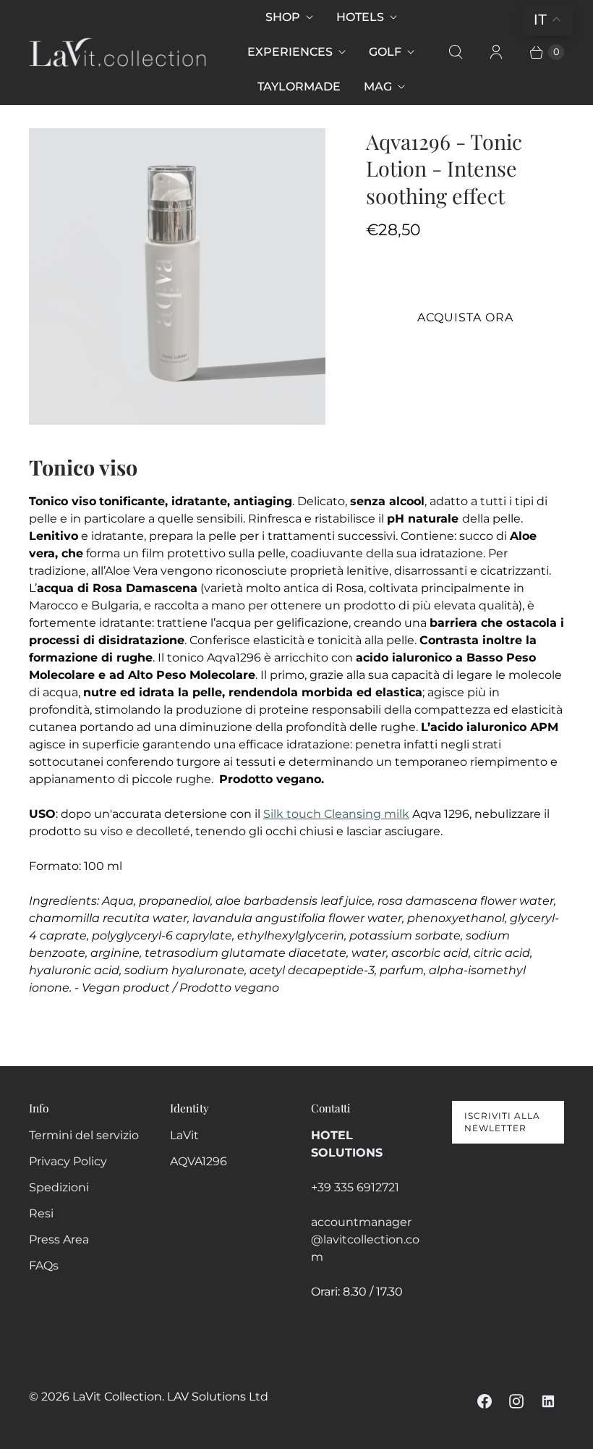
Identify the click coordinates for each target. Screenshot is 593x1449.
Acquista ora (465, 317)
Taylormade (299, 86)
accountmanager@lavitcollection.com (365, 1239)
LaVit (184, 1135)
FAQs (44, 1265)
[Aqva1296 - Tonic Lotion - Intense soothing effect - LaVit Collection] (177, 276)
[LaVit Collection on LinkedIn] (548, 1401)
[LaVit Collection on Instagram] (516, 1401)
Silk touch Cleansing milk (336, 814)
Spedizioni (59, 1187)
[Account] (496, 52)
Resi (41, 1213)
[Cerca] (455, 52)
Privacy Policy (68, 1161)
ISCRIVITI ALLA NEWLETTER (502, 1121)
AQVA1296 (198, 1161)
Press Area (59, 1239)
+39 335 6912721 (355, 1187)
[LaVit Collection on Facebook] (484, 1401)
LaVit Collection (117, 1396)
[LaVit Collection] (117, 52)
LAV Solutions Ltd (217, 1396)
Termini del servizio (84, 1135)
